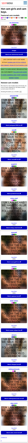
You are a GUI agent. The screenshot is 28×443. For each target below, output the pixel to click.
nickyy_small (14, 198)
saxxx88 (14, 130)
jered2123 (14, 164)
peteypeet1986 (14, 96)
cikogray (14, 335)
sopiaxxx (14, 266)
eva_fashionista (14, 22)
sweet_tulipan (14, 301)
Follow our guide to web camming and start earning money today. (14, 75)
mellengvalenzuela (14, 369)
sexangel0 (14, 232)
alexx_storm (14, 403)
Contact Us (4, 437)
